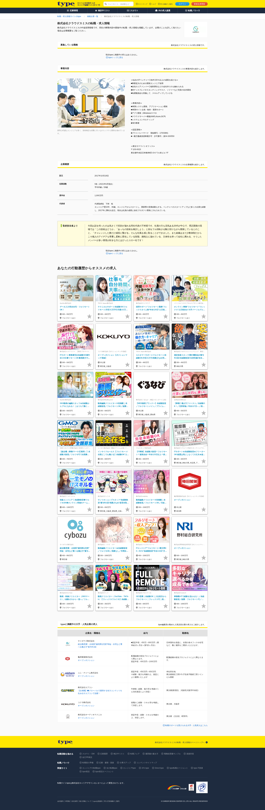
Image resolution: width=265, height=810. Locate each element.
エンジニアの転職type (91, 768)
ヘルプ (154, 4)
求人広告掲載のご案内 (111, 801)
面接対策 (190, 754)
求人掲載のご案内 (166, 4)
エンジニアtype (129, 768)
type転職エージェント (179, 768)
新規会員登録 (199, 4)
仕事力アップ (125, 763)
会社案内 (60, 801)
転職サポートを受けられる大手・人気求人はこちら (186, 725)
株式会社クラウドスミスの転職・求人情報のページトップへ (180, 742)
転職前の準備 (87, 763)
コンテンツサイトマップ (147, 763)
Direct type (159, 768)
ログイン (182, 4)
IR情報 (67, 801)
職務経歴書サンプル (172, 754)
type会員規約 (97, 801)
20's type (145, 768)
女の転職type (111, 768)
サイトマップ (142, 4)
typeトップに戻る (115, 57)
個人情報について (85, 801)
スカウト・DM (88, 754)
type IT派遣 (198, 768)
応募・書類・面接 (106, 763)
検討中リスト (119, 754)
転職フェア (135, 754)
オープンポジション (86, 660)
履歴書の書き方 (151, 754)
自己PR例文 (87, 757)
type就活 (86, 771)
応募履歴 (104, 754)
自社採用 (74, 801)
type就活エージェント (104, 771)
